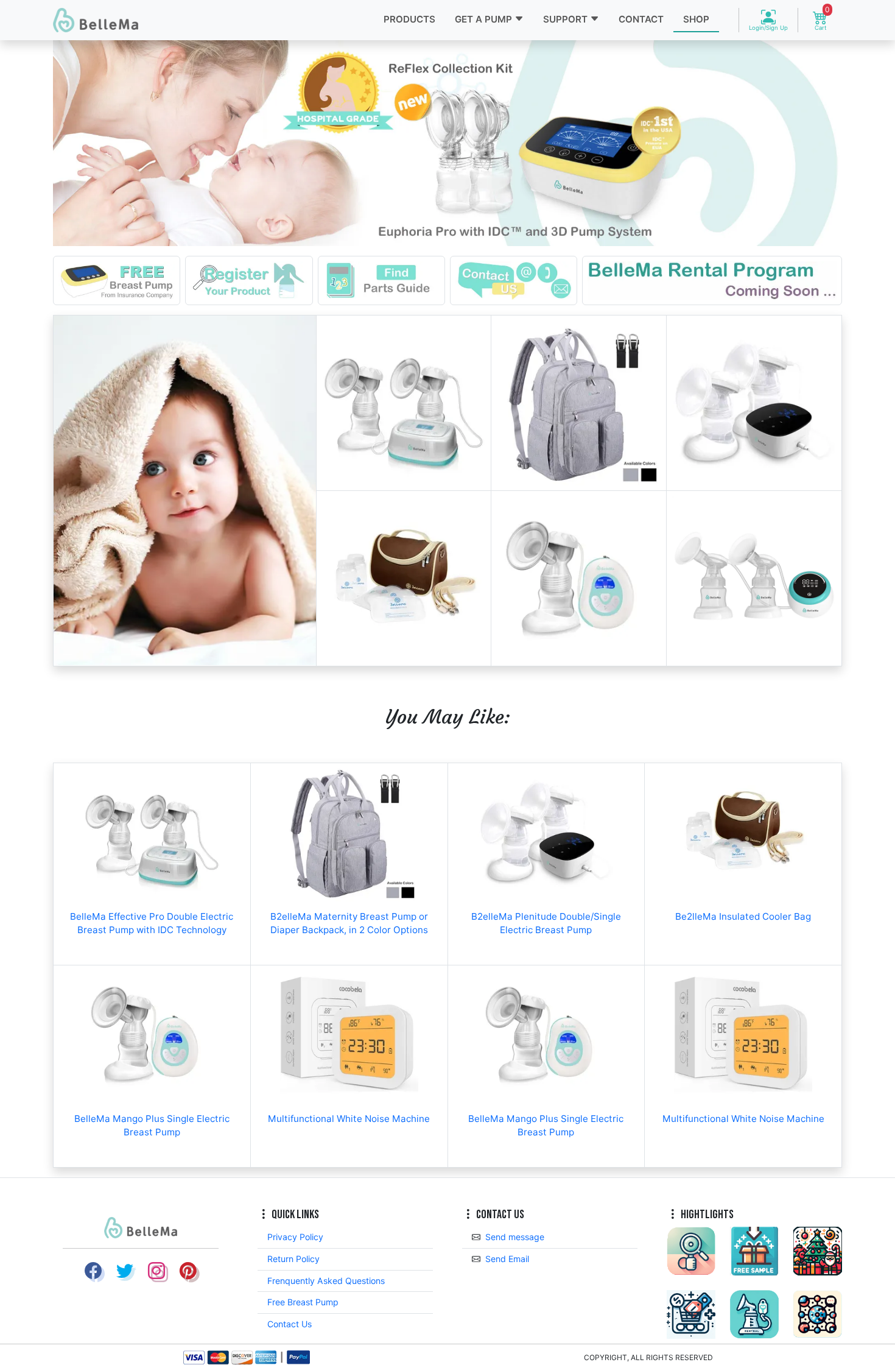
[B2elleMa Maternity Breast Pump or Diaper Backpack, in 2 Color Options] (349, 832)
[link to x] (124, 1271)
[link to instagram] (156, 1271)
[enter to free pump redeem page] (116, 279)
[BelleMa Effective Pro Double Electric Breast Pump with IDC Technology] (152, 832)
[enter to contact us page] (513, 279)
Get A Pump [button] (484, 19)
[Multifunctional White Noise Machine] (349, 1034)
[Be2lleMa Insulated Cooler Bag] (743, 832)
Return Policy (293, 1259)
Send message (514, 1237)
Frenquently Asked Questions (326, 1280)
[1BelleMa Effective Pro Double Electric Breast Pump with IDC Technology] (403, 402)
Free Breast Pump (303, 1302)
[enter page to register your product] (248, 279)
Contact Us (289, 1324)
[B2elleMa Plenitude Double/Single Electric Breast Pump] (546, 832)
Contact (641, 19)
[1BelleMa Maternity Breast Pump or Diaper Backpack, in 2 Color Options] (578, 402)
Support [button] (566, 19)
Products (409, 19)
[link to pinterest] (188, 1271)
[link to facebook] (93, 1271)
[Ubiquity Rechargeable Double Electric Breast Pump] (754, 578)
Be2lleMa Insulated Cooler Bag (743, 916)
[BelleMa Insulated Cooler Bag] (403, 578)
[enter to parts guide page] (381, 279)
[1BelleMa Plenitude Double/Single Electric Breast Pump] (754, 402)
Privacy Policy (295, 1237)
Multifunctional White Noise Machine (349, 1118)
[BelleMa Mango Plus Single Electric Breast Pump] (578, 578)
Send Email (507, 1259)
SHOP (696, 19)
